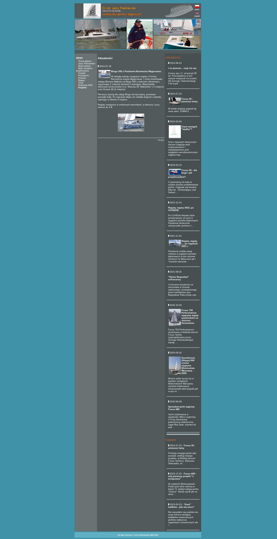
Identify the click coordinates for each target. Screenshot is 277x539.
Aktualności (83, 75)
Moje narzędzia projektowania (84, 69)
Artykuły (82, 78)
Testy (80, 83)
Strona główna (84, 61)
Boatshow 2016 (85, 85)
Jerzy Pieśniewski (86, 63)
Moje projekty (84, 66)
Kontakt (81, 73)
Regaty (81, 80)
